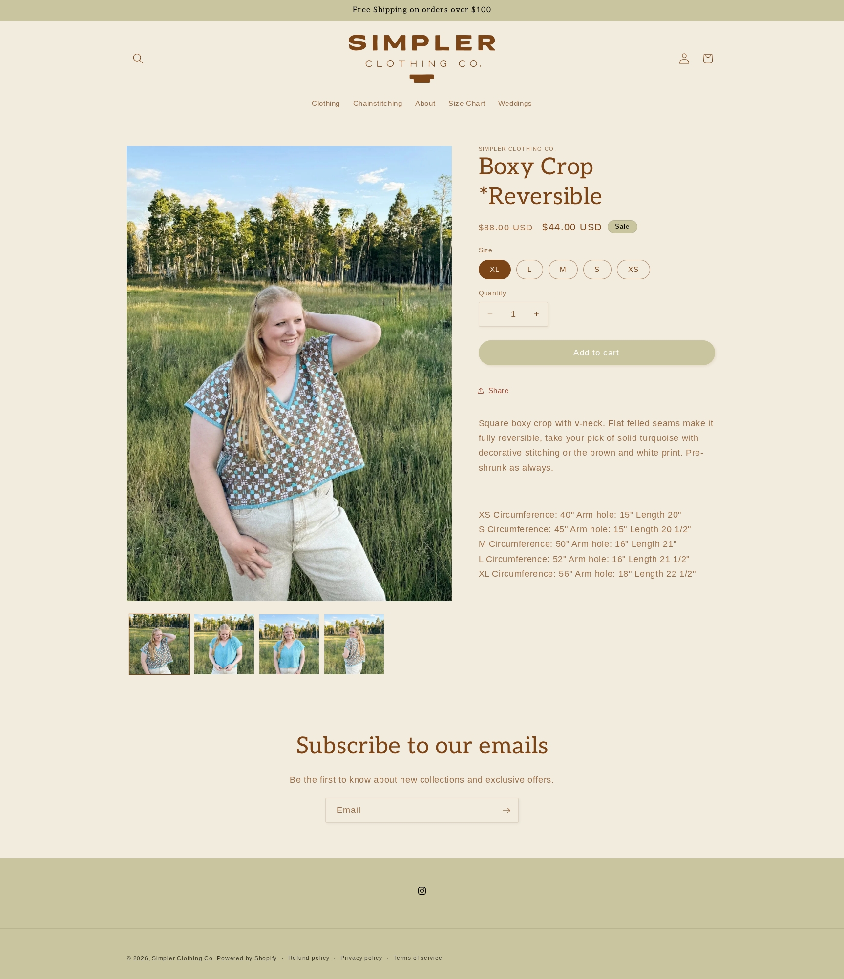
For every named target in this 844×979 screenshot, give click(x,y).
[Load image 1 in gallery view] (159, 644)
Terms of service (417, 957)
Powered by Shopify (247, 958)
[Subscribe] (506, 810)
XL (495, 269)
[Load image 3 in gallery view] (289, 644)
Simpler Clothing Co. (183, 958)
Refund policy (309, 957)
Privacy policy (361, 957)
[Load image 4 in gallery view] (354, 644)
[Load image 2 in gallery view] (224, 644)
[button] (138, 58)
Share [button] (498, 390)
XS (633, 269)
